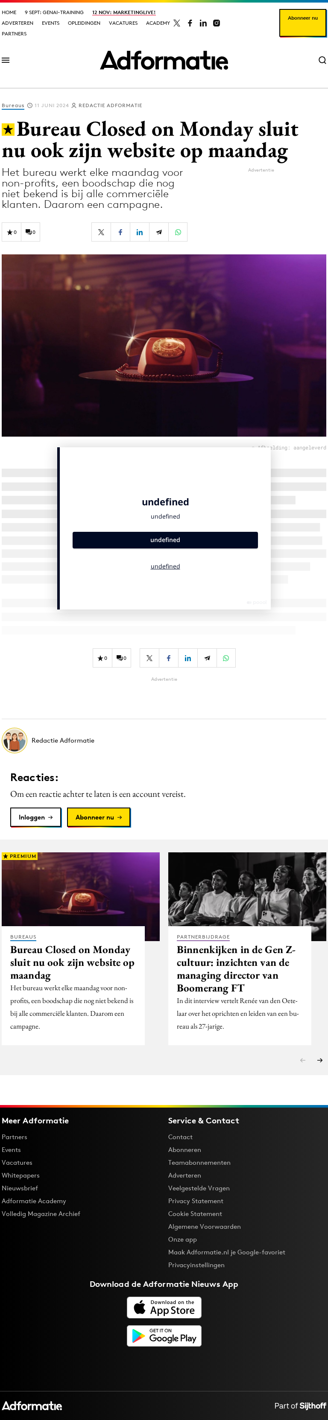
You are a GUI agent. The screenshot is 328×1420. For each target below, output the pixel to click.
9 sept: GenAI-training (54, 12)
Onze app (182, 1239)
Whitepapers (21, 1175)
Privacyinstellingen (196, 1265)
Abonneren (184, 1150)
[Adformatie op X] (176, 23)
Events (50, 23)
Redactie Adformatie (110, 105)
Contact (180, 1137)
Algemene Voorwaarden (204, 1226)
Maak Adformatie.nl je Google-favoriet (226, 1252)
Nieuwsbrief (20, 1188)
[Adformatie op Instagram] (216, 23)
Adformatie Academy (34, 1201)
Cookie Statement (195, 1214)
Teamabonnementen (199, 1162)
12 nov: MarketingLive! (124, 12)
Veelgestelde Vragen (199, 1188)
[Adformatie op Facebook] (190, 23)
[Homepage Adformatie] (164, 60)
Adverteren (17, 23)
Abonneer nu (303, 18)
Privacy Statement (195, 1201)
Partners (14, 33)
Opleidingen (84, 23)
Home (9, 12)
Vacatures (123, 23)
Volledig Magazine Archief (41, 1214)
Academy (158, 23)
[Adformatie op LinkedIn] (203, 23)
